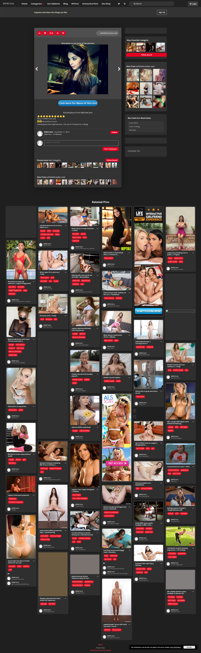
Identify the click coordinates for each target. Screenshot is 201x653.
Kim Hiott (52, 604)
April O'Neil (140, 448)
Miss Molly (171, 600)
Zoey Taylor (172, 557)
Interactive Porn (90, 3)
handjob (149, 528)
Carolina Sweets (84, 538)
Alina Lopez (45, 278)
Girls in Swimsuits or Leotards (84, 248)
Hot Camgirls (55, 160)
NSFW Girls (8, 3)
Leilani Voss (178, 258)
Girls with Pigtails (80, 391)
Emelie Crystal (178, 370)
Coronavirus (20, 345)
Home (24, 3)
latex (116, 340)
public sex (148, 532)
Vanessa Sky (45, 539)
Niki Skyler (183, 427)
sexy (84, 237)
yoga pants (182, 553)
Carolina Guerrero (47, 234)
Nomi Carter (77, 237)
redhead (76, 284)
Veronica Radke (146, 488)
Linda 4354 (44, 536)
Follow (114, 132)
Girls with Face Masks (18, 363)
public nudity (172, 262)
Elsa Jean (49, 319)
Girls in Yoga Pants (177, 564)
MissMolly (181, 600)
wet (48, 238)
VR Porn (75, 3)
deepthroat (89, 582)
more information (175, 647)
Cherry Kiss (140, 397)
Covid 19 (12, 348)
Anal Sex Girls (48, 289)
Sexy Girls (110, 266)
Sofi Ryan (184, 513)
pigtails (86, 379)
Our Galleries (53, 3)
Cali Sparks (172, 553)
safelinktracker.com (108, 33)
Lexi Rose (107, 559)
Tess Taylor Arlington (80, 498)
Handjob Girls (143, 540)
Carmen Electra (173, 470)
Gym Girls (15, 471)
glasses (82, 334)
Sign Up (162, 12)
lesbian (87, 585)
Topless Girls (111, 389)
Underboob (79, 438)
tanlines (119, 298)
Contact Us (134, 150)
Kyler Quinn (108, 340)
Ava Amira (12, 287)
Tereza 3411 (116, 630)
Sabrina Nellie (84, 431)
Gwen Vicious (109, 298)
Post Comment (110, 149)
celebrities (184, 470)
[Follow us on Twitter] (119, 4)
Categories (36, 3)
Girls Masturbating (113, 523)
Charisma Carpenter (16, 502)
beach (43, 231)
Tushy (56, 281)
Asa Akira (12, 566)
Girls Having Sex (144, 456)
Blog (65, 3)
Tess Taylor (76, 495)
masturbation (109, 516)
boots (75, 538)
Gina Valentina (78, 585)
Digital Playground (15, 290)
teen (181, 262)
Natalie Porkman (55, 468)
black (106, 556)
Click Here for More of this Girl (78, 103)
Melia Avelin (108, 258)
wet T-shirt (176, 473)
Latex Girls (110, 348)
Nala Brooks (86, 281)
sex (50, 281)
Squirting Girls (143, 580)
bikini (49, 231)
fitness (18, 460)
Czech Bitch (133, 123)
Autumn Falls (140, 569)
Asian (170, 258)
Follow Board (112, 160)
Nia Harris (12, 463)
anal (52, 278)
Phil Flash (132, 130)
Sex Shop (106, 3)
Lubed (83, 234)
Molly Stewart (173, 604)
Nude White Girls (144, 355)
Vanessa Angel (55, 536)
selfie (74, 383)
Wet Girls (174, 481)
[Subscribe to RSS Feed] (124, 4)
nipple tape (13, 355)
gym (24, 460)
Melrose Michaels (79, 337)
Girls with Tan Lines (113, 306)
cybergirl (44, 604)
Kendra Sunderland (111, 512)
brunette (56, 231)
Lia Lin (43, 238)
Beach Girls (47, 245)
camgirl (75, 334)
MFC (176, 427)
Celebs (14, 510)
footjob (170, 513)
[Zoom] (57, 33)
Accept (189, 647)
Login (194, 4)
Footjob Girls (175, 521)
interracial (76, 281)
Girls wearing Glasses (82, 345)
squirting (139, 572)
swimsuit (76, 241)
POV (147, 448)
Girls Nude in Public (177, 269)
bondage (171, 597)
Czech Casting (134, 126)
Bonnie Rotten (78, 582)
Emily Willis (140, 528)
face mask (20, 348)
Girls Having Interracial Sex (83, 292)
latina (57, 234)
